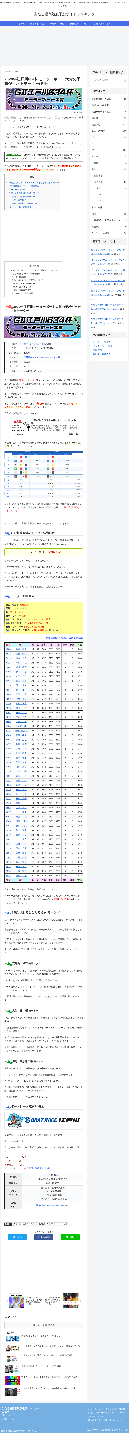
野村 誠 (21, 826)
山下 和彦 (21, 807)
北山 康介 (21, 690)
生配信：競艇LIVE (102, 354)
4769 (8, 749)
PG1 (109, 143)
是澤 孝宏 (21, 735)
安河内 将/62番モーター (23, 196)
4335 (8, 844)
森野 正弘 (21, 740)
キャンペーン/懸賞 (109, 233)
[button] (125, 81)
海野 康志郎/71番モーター (24, 203)
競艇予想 (109, 124)
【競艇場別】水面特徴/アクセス (109, 220)
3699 (8, 658)
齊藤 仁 (21, 708)
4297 (8, 812)
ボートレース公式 (101, 342)
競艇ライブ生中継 (109, 105)
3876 (8, 717)
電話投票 (97, 350)
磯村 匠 (21, 875)
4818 (8, 654)
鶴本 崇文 (21, 649)
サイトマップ (8, 1415)
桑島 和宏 (21, 789)
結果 (109, 214)
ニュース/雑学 (109, 131)
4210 (8, 703)
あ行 (111, 188)
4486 (8, 826)
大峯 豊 (21, 776)
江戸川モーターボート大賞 (58, 1224)
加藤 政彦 (21, 753)
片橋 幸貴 (21, 744)
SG (109, 137)
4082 (8, 780)
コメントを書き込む (44, 1324)
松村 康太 (21, 703)
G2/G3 (9, 1224)
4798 (8, 767)
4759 (8, 771)
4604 (8, 667)
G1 (109, 150)
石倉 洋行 (21, 866)
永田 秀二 (21, 676)
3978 (8, 708)
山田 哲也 (21, 812)
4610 (8, 762)
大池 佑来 (21, 758)
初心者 (109, 118)
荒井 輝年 (21, 853)
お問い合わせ (8, 1419)
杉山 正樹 (21, 681)
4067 (8, 817)
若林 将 (21, 844)
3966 (8, 694)
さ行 (111, 195)
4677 (8, 744)
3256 (8, 848)
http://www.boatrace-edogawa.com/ (52, 1205)
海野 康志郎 (21, 730)
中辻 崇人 (21, 717)
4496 (8, 721)
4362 (8, 857)
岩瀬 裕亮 (21, 667)
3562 (8, 807)
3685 (8, 853)
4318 (8, 798)
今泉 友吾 (21, 771)
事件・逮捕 (109, 207)
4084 (8, 681)
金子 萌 (21, 672)
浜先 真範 (21, 767)
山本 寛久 (21, 871)
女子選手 (110, 182)
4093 (8, 712)
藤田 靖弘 (21, 862)
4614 (8, 866)
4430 (8, 676)
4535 (8, 690)
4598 (8, 753)
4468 (8, 758)
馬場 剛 (21, 749)
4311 (8, 663)
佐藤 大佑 (21, 762)
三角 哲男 (21, 848)
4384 (8, 649)
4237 (8, 776)
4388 (8, 735)
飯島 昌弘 (21, 835)
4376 (8, 862)
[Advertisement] (64, 47)
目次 (30, 265)
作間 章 (21, 694)
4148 (8, 803)
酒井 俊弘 (21, 699)
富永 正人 (21, 658)
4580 (8, 821)
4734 (8, 726)
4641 (8, 875)
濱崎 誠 (21, 780)
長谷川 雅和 (21, 821)
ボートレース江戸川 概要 (20, 207)
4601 (8, 740)
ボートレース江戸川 (33, 344)
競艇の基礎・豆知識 (109, 99)
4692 (8, 699)
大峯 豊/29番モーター (22, 200)
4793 (8, 672)
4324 (8, 730)
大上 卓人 (21, 839)
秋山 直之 (21, 830)
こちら (121, 1420)
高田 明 (21, 794)
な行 (111, 201)
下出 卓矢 (21, 685)
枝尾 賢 (21, 803)
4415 (8, 685)
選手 (109, 169)
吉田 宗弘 (21, 712)
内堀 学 (21, 721)
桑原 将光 (21, 798)
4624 (8, 794)
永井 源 (21, 817)
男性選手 (110, 175)
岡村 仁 (21, 663)
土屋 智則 (21, 857)
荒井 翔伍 (21, 785)
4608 (8, 785)
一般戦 (109, 163)
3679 (8, 835)
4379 (8, 789)
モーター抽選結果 (17, 189)
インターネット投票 (102, 346)
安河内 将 (21, 726)
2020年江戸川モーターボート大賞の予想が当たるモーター (32, 182)
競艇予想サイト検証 (109, 112)
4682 (8, 839)
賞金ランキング (109, 226)
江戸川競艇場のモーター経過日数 (24, 186)
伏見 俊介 (21, 654)
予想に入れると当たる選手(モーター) (25, 193)
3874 (8, 871)
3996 (8, 830)
